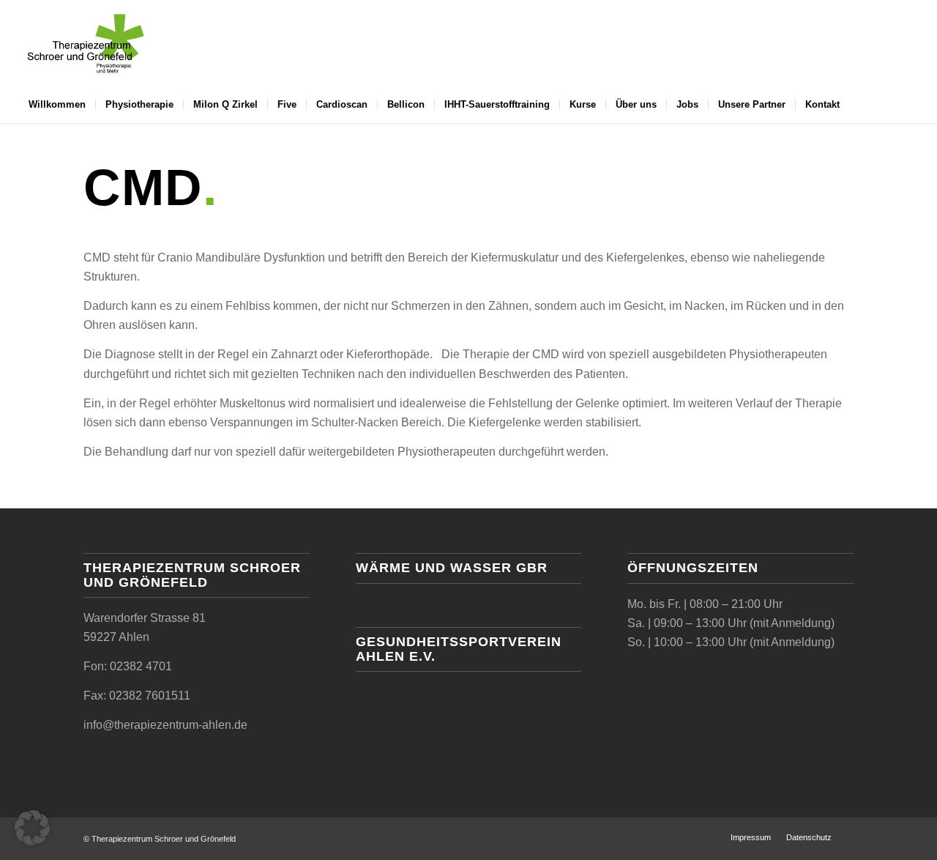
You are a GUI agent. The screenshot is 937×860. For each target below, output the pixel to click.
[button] (32, 828)
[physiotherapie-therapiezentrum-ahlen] (86, 43)
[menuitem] (57, 104)
